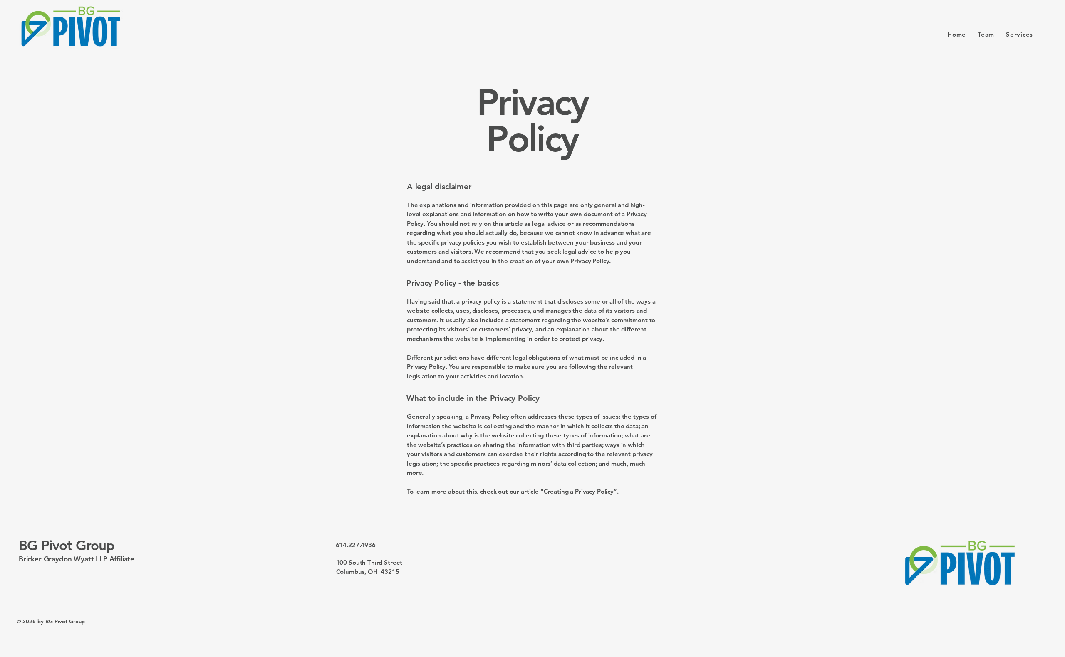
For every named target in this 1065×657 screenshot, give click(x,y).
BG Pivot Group (66, 545)
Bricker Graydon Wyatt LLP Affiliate (76, 559)
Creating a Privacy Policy (579, 491)
